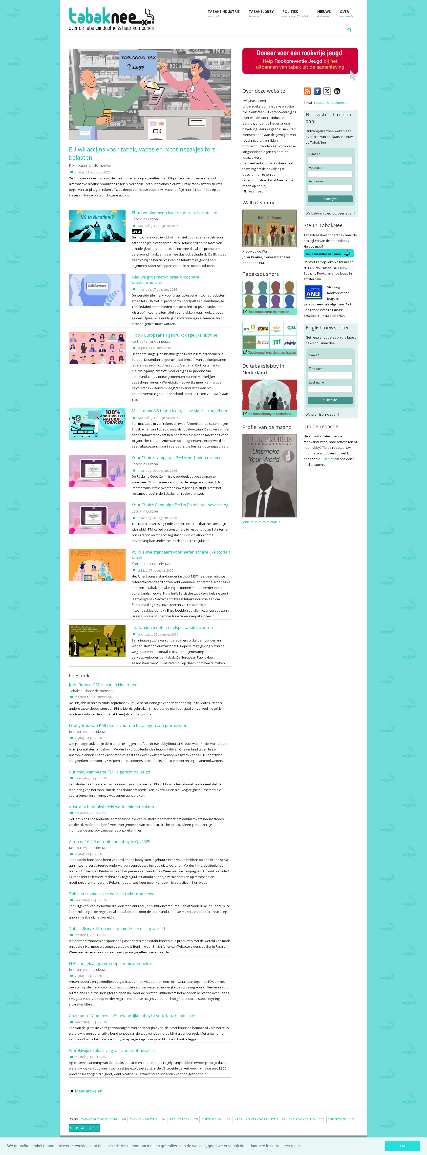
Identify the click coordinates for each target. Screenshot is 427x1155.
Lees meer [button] (290, 1146)
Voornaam (316, 168)
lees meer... (256, 191)
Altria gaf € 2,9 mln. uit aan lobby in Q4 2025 (109, 841)
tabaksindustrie (148, 1119)
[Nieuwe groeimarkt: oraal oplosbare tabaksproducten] (97, 305)
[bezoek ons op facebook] (344, 90)
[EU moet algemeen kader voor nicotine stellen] (97, 240)
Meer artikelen (88, 1091)
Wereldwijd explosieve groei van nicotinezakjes (112, 1050)
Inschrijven (330, 199)
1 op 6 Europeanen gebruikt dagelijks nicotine (174, 335)
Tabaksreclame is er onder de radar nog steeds (112, 894)
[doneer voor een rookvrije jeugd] (300, 80)
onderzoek (341, 1119)
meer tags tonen (84, 1128)
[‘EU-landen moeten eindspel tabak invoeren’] (97, 655)
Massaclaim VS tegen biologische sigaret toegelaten (180, 410)
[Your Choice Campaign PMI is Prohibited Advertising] (97, 533)
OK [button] (402, 1146)
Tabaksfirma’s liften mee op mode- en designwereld (117, 928)
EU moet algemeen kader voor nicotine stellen (174, 212)
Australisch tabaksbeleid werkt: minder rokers (111, 807)
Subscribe (330, 400)
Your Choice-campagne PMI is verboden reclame (176, 457)
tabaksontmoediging (104, 1119)
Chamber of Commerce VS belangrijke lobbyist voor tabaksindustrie (132, 1015)
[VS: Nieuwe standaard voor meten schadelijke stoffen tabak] (97, 580)
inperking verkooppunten (259, 1119)
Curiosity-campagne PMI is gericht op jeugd (109, 772)
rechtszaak (184, 1119)
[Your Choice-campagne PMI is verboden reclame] (97, 485)
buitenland (216, 1119)
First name (316, 369)
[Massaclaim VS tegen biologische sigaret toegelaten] (97, 438)
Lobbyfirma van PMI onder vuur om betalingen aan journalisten (128, 725)
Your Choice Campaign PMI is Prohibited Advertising (180, 505)
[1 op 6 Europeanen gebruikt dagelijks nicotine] (97, 363)
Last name (316, 382)
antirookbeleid (306, 1119)
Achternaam (317, 181)
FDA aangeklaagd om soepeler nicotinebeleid (110, 963)
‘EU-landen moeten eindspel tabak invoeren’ (173, 627)
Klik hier (328, 459)
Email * (314, 355)
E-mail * (314, 154)
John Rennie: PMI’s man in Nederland (103, 684)
